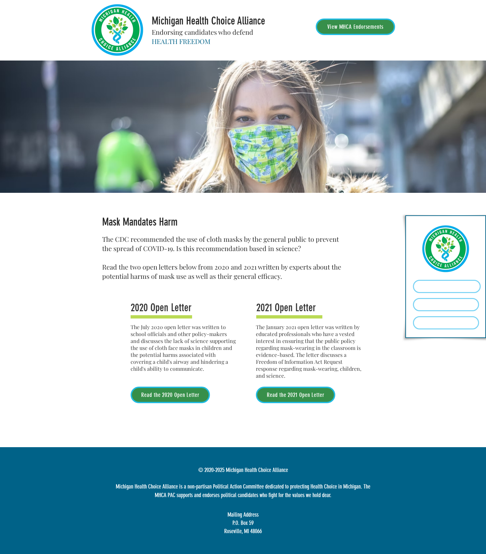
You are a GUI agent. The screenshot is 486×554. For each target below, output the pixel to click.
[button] (446, 304)
